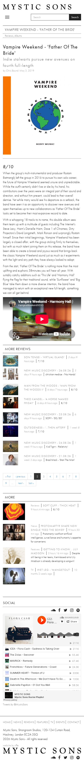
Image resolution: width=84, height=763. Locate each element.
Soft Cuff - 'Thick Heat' (59, 505)
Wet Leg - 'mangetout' (53, 569)
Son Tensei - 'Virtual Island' (44, 357)
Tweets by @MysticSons (15, 704)
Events (60, 722)
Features (42, 722)
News (17, 722)
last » (31, 483)
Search (75, 17)
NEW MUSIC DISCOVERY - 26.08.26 (47, 370)
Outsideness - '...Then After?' (45, 427)
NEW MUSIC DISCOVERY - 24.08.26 (47, 442)
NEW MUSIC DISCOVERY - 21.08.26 (47, 456)
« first (8, 476)
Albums (18, 35)
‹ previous (20, 476)
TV (52, 722)
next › (21, 483)
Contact (73, 722)
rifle (17, 745)
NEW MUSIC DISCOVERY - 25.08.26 (47, 414)
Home (7, 722)
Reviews (9, 35)
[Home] (37, 6)
